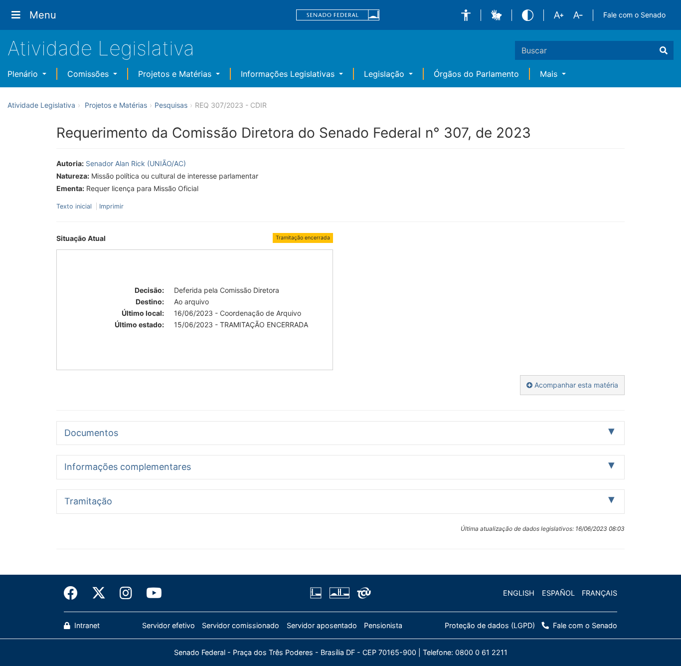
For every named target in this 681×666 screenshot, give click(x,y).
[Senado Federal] (338, 15)
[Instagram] (126, 593)
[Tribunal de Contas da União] (362, 593)
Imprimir (111, 206)
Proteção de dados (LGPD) (490, 625)
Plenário (23, 74)
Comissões (89, 74)
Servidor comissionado (240, 625)
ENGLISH (518, 593)
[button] (466, 15)
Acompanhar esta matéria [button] (575, 385)
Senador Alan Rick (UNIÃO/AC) (136, 163)
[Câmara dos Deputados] (317, 593)
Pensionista (383, 625)
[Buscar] (664, 50)
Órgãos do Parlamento (476, 74)
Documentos (91, 433)
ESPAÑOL (558, 593)
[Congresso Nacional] (339, 593)
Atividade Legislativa (100, 48)
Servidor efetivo (168, 625)
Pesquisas (171, 105)
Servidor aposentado (322, 625)
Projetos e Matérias (176, 74)
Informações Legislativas (289, 74)
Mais (550, 74)
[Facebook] (74, 593)
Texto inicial (75, 206)
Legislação (385, 74)
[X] (99, 593)
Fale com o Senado (634, 14)
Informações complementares (127, 466)
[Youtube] (150, 593)
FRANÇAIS (599, 593)
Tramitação (88, 501)
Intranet (86, 625)
